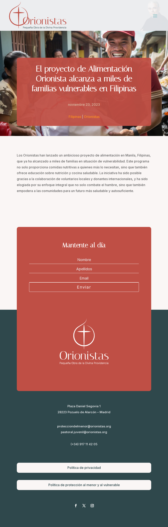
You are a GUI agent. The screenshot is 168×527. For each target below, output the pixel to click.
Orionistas (92, 117)
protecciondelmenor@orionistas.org (84, 426)
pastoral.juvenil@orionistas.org (84, 432)
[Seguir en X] (84, 505)
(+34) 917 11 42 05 (84, 444)
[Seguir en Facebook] (76, 505)
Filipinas (75, 117)
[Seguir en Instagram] (92, 505)
